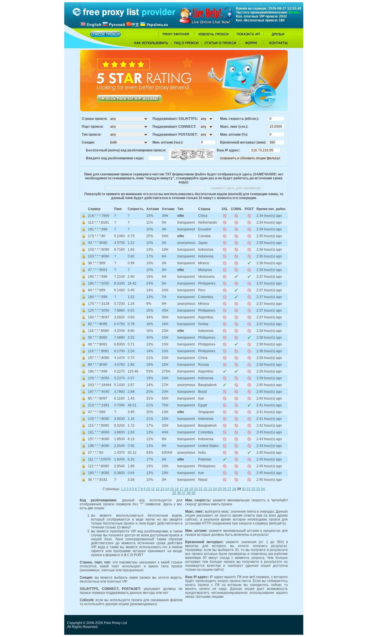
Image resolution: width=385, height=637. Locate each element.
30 (244, 489)
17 (181, 489)
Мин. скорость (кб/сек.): (239, 119)
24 (215, 489)
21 (201, 489)
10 (148, 489)
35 (174, 493)
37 (184, 493)
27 (229, 489)
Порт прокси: (92, 127)
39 (193, 493)
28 (234, 489)
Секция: (88, 142)
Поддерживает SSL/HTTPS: (175, 119)
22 (205, 489)
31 (249, 489)
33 (258, 489)
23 (210, 489)
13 (162, 489)
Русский (116, 24)
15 (172, 489)
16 (177, 489)
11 (153, 489)
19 (191, 489)
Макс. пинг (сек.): (234, 127)
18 (186, 489)
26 (225, 489)
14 (167, 489)
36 (179, 493)
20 (196, 489)
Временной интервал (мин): (243, 142)
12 (158, 489)
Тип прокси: (91, 134)
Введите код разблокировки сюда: (115, 158)
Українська (156, 24)
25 (220, 489)
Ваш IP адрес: (228, 150)
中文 (135, 24)
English (93, 24)
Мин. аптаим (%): (234, 134)
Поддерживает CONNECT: (174, 127)
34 (263, 489)
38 (189, 493)
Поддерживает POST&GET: (175, 134)
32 (253, 489)
